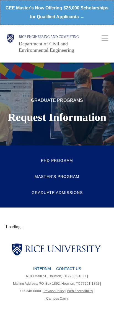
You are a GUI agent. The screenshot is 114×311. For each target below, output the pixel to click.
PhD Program (57, 160)
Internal (42, 268)
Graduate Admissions (57, 192)
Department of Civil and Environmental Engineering (46, 47)
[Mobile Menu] (105, 38)
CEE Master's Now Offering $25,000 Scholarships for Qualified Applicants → (57, 12)
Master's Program (57, 176)
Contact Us (68, 268)
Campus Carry (57, 298)
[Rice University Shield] (10, 43)
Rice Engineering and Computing (49, 37)
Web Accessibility (80, 291)
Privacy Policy (53, 291)
